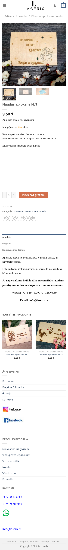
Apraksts (6, 237)
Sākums (9, 16)
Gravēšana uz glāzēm (15, 449)
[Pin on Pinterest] (28, 218)
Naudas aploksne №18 (51, 354)
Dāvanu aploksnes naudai (47, 16)
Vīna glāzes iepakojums (16, 455)
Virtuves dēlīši (10, 461)
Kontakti (7, 399)
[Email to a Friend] (22, 218)
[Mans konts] (54, 5)
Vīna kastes (9, 473)
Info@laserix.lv (11, 529)
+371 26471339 (12, 496)
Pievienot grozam (33, 194)
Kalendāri (8, 479)
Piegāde (6, 243)
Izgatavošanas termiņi (13, 250)
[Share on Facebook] (11, 218)
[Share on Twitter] (16, 218)
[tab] (34, 237)
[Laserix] (34, 5)
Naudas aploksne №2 (17, 354)
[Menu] (4, 5)
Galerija (7, 393)
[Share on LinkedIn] (33, 218)
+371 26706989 (12, 504)
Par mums (8, 381)
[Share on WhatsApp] (5, 218)
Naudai (23, 16)
